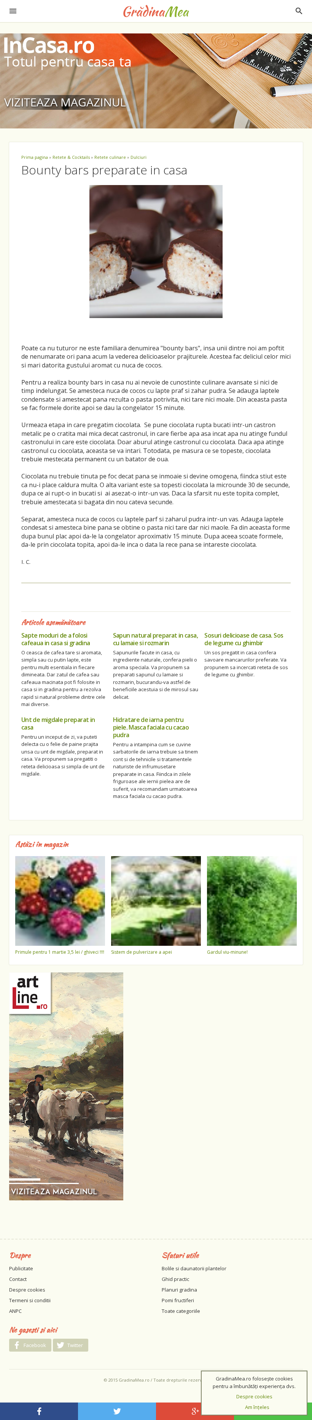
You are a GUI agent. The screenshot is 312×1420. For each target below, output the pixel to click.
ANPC (15, 1311)
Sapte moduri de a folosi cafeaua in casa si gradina (55, 639)
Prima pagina (34, 157)
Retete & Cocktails (71, 157)
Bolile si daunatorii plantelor (194, 1268)
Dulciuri (138, 157)
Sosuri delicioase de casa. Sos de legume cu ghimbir (243, 639)
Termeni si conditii (30, 1300)
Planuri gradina (179, 1289)
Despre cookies (27, 1289)
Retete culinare (110, 157)
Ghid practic (175, 1279)
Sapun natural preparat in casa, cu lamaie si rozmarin (155, 639)
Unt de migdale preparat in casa (58, 723)
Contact (18, 1279)
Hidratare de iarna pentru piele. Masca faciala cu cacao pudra (151, 727)
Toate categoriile (181, 1311)
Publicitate (21, 1268)
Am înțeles (257, 1407)
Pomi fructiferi (178, 1300)
